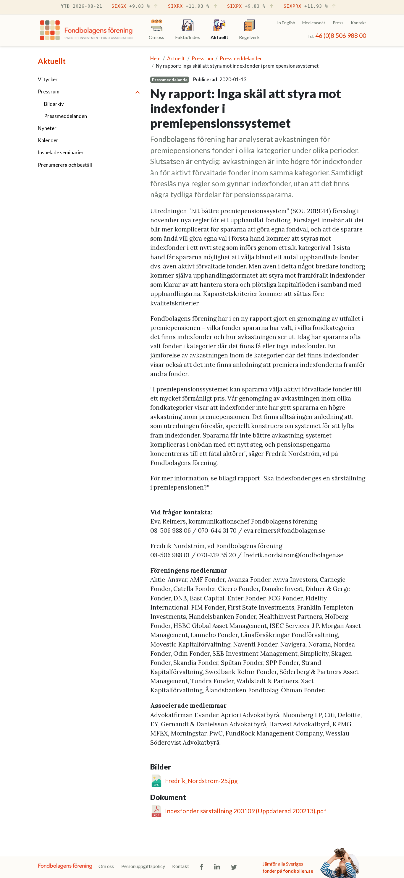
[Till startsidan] (86, 32)
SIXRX (188, 6)
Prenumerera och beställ (65, 165)
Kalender (48, 140)
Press (338, 22)
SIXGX (130, 6)
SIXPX (246, 6)
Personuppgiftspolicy (143, 866)
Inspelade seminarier (61, 152)
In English (286, 22)
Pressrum (48, 91)
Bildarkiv (54, 104)
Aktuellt (52, 60)
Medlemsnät (313, 22)
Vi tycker (48, 79)
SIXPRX (306, 6)
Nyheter (47, 128)
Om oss (106, 866)
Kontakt (358, 22)
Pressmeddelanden (65, 116)
